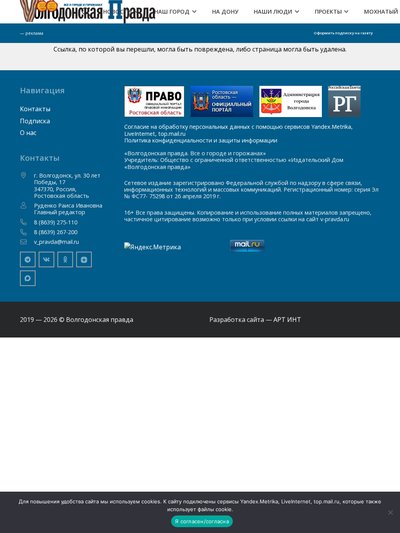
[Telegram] (28, 259)
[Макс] (28, 278)
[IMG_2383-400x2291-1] (290, 101)
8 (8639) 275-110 (55, 222)
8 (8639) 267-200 (55, 232)
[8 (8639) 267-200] (27, 232)
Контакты (35, 109)
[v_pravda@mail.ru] (27, 242)
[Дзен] (84, 259)
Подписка (35, 121)
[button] (135, 11)
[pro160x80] (222, 101)
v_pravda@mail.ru (56, 241)
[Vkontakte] (46, 259)
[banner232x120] (154, 101)
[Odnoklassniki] (65, 259)
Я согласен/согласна (202, 521)
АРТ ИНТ (287, 319)
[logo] (87, 11)
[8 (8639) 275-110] (27, 222)
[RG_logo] (344, 101)
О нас (28, 132)
